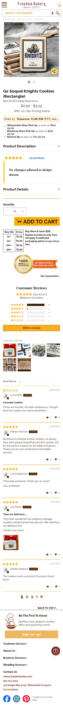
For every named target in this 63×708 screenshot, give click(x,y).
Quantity (8, 204)
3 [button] (32, 596)
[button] (4, 4)
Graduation (39, 19)
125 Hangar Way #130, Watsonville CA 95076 (27, 685)
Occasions (21, 19)
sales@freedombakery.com (17, 676)
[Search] (57, 13)
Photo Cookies (9, 19)
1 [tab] (29, 82)
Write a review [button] (32, 327)
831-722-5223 (10, 681)
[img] (10, 390)
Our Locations (10, 689)
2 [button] (27, 596)
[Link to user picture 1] (11, 542)
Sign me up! (31, 634)
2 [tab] (34, 82)
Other (30, 19)
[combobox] (31, 13)
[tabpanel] (31, 49)
